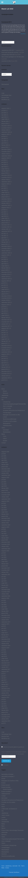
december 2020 (5, 246)
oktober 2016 (5, 350)
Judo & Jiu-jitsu (7, 408)
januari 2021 (4, 244)
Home (3, 389)
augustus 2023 (5, 184)
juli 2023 (3, 186)
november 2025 (5, 128)
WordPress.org (5, 99)
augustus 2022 (5, 207)
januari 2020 (4, 270)
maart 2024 (4, 169)
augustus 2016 (5, 354)
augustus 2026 (5, 108)
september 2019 (5, 278)
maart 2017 (4, 339)
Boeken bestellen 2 (6, 791)
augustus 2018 (5, 304)
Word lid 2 (4, 854)
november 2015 (5, 373)
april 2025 (4, 143)
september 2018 (5, 302)
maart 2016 (4, 365)
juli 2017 (3, 330)
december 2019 (5, 272)
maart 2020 (4, 266)
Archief (3, 778)
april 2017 (4, 337)
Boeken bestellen (6, 787)
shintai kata (4, 832)
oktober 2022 (5, 203)
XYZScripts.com (21, 877)
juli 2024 (3, 160)
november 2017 (5, 322)
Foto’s (4, 436)
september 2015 (5, 378)
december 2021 (5, 225)
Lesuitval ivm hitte (6, 61)
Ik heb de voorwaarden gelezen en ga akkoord (13, 747)
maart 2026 (4, 119)
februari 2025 (4, 145)
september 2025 (5, 132)
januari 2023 (4, 197)
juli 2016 (3, 356)
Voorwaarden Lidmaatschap (8, 845)
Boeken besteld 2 (7, 789)
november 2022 (5, 201)
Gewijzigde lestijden (7, 14)
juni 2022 (3, 212)
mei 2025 (3, 140)
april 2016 (4, 363)
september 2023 (5, 181)
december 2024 (5, 149)
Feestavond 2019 (6, 22)
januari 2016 (4, 369)
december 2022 (5, 199)
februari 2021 (4, 242)
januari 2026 (4, 123)
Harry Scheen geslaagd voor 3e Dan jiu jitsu (12, 56)
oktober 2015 (5, 375)
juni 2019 (3, 285)
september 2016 (5, 352)
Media (3, 434)
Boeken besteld (5, 785)
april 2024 (4, 166)
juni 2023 (3, 188)
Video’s (5, 438)
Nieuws (5, 391)
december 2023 (5, 175)
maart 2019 (4, 289)
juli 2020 (3, 257)
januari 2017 (4, 343)
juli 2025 (3, 136)
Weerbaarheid (5, 84)
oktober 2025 (5, 130)
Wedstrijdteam (7, 432)
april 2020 (4, 263)
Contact (3, 443)
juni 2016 (3, 358)
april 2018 (4, 313)
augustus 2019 (5, 281)
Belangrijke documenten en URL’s (11, 414)
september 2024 (5, 156)
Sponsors (5, 393)
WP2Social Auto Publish (8, 877)
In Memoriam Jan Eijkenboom (9, 809)
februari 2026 (4, 121)
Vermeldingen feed (6, 95)
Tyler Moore (16, 872)
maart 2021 (4, 240)
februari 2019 (4, 291)
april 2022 (4, 216)
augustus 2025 (5, 134)
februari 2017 (4, 341)
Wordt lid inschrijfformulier (9, 419)
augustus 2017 (5, 328)
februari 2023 (4, 194)
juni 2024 (3, 162)
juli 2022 (3, 209)
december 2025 (5, 125)
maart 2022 (4, 218)
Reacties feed (5, 97)
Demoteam (6, 430)
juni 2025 (3, 138)
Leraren (5, 417)
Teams (3, 427)
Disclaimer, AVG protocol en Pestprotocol (14, 410)
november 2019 (5, 274)
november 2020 (5, 248)
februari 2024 (4, 171)
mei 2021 (3, 235)
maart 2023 (4, 192)
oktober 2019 (5, 276)
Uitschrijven (5, 765)
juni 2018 (3, 309)
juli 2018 (3, 307)
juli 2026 (3, 110)
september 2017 (5, 326)
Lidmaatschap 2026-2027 (8, 54)
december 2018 (5, 296)
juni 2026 (3, 112)
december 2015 (5, 371)
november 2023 (5, 177)
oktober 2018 (5, 300)
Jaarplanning (4, 395)
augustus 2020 (5, 255)
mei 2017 (3, 335)
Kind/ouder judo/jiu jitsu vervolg (9, 52)
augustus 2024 (5, 158)
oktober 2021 (5, 229)
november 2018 (5, 298)
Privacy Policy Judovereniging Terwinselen (12, 830)
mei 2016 (3, 360)
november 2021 (5, 227)
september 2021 (5, 231)
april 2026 (4, 117)
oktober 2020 (5, 250)
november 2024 (5, 151)
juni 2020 (3, 259)
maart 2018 (4, 315)
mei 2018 (3, 311)
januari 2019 (4, 294)
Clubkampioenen (7, 425)
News (2, 826)
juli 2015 (3, 380)
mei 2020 (3, 261)
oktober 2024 (5, 153)
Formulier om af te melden (10, 421)
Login (2, 93)
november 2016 (5, 347)
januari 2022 (4, 222)
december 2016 (5, 345)
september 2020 (5, 253)
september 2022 (5, 205)
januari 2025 (4, 147)
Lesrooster (4, 397)
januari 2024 (4, 173)
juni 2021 (3, 233)
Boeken (5, 440)
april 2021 (4, 237)
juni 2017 (3, 332)
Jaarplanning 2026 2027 (7, 50)
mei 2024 (3, 164)
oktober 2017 (5, 324)
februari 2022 (4, 220)
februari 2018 (4, 317)
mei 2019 (3, 287)
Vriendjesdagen (7, 412)
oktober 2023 (5, 179)
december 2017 (5, 319)
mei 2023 (3, 190)
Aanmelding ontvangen (7, 774)
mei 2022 (3, 214)
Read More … (24, 33)
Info (2, 399)
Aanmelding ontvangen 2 (7, 776)
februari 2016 (4, 367)
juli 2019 (3, 283)
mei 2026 (3, 115)
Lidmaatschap (6, 402)
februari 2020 (4, 268)
